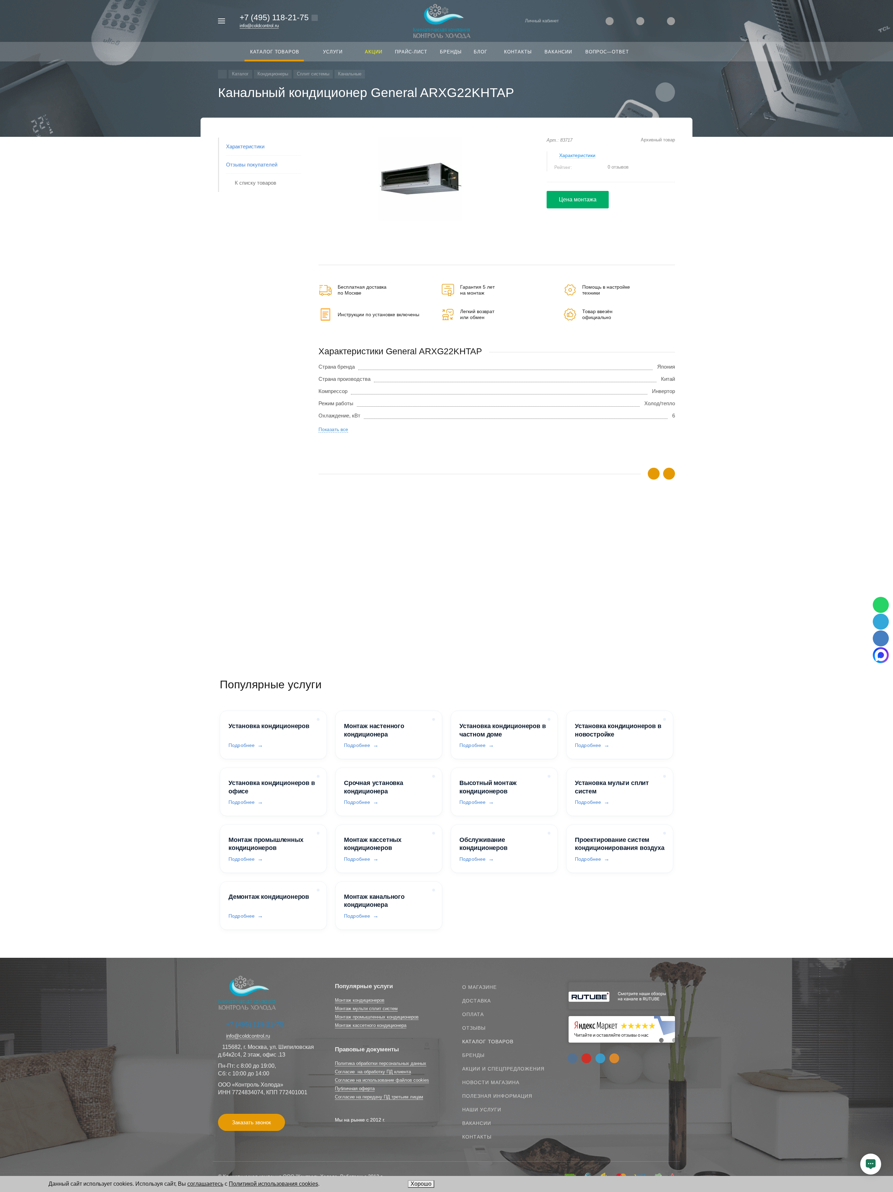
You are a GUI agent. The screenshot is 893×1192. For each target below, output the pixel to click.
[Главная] (222, 74)
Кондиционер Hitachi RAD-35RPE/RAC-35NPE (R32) (380, 590)
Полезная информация (497, 1096)
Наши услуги (481, 1109)
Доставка (476, 1001)
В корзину (407, 625)
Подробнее (241, 745)
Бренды (473, 1055)
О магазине (479, 987)
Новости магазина (490, 1082)
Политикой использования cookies (273, 1184)
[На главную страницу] (442, 20)
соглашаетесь (205, 1184)
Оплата (473, 1014)
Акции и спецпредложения (503, 1069)
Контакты (476, 1137)
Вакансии (476, 1123)
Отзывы (474, 1028)
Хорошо (421, 1184)
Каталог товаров (487, 1041)
